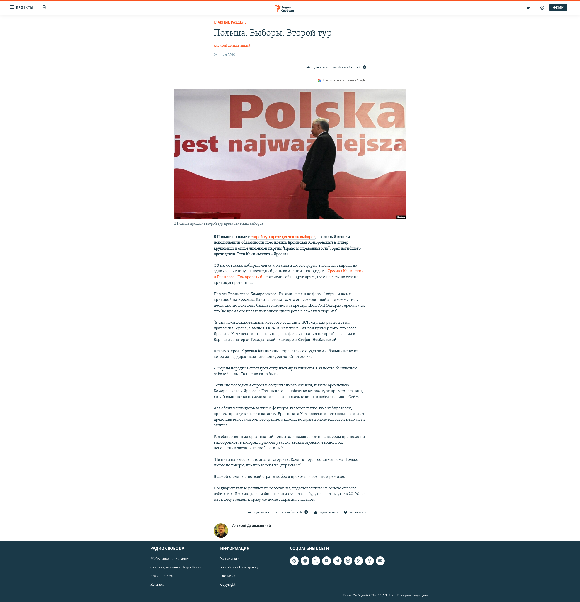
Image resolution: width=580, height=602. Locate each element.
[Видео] (528, 7)
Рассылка (227, 576)
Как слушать (230, 559)
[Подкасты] (369, 560)
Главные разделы (231, 23)
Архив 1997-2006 (163, 576)
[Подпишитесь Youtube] (326, 560)
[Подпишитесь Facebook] (305, 560)
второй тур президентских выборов (282, 237)
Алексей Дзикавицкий (232, 46)
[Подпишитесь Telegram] (337, 560)
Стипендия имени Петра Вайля (175, 567)
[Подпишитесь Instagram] (348, 560)
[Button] (317, 67)
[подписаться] (380, 560)
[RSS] (358, 560)
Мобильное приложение (170, 559)
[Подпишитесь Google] (294, 560)
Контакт (157, 585)
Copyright (227, 585)
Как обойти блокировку (239, 567)
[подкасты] (542, 7)
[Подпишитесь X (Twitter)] (316, 560)
